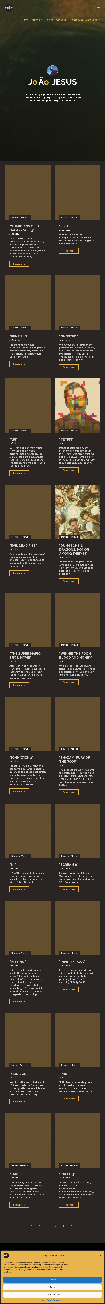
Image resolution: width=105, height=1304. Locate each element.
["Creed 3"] (77, 1140)
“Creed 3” (67, 1174)
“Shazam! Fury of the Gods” (74, 760)
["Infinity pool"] (77, 928)
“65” (12, 865)
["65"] (28, 831)
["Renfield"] (28, 302)
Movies (14, 217)
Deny (52, 1287)
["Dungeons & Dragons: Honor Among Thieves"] (77, 512)
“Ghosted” (68, 336)
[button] (100, 1255)
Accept (52, 1280)
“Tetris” (66, 439)
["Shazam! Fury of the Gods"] (77, 724)
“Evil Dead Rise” (23, 546)
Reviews (24, 217)
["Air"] (28, 405)
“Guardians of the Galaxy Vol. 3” (26, 228)
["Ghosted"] (77, 302)
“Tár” (13, 1174)
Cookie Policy (46, 1300)
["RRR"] (77, 1040)
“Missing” (17, 962)
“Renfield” (18, 336)
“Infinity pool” (72, 962)
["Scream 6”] (77, 831)
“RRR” (63, 1074)
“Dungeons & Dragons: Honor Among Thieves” (74, 549)
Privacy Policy (59, 1300)
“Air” (13, 439)
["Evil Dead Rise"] (28, 512)
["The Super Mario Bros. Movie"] (28, 620)
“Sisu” (64, 226)
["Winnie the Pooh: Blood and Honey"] (77, 620)
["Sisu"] (77, 192)
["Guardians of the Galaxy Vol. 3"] (28, 192)
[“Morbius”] (28, 1040)
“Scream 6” (68, 865)
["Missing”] (28, 928)
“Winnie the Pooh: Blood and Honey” (76, 655)
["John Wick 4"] (28, 724)
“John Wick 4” (21, 758)
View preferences (52, 1295)
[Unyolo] (9, 7)
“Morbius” (18, 1074)
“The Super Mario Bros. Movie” (25, 655)
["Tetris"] (77, 405)
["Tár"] (28, 1140)
